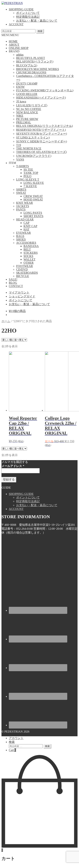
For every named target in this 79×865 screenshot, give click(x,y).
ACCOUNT (16, 24)
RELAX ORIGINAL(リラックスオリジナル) (44, 125)
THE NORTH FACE (28, 148)
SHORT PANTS (33, 216)
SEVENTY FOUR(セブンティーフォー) (41, 133)
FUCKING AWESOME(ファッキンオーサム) (44, 90)
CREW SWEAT (33, 196)
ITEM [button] (12, 162)
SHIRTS (21, 189)
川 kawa (21, 101)
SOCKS (28, 256)
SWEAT (21, 192)
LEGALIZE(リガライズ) (31, 105)
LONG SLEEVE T (27, 179)
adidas (20, 54)
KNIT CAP (30, 226)
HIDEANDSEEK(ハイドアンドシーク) (41, 97)
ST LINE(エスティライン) (33, 137)
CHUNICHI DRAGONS (31, 72)
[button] (10, 35)
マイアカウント (19, 292)
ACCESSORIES (26, 242)
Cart (12, 750)
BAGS (20, 236)
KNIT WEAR (24, 202)
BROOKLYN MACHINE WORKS (37, 69)
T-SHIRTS (22, 166)
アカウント (16, 738)
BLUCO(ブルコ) (26, 65)
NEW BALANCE (27, 112)
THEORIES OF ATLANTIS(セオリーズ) (41, 152)
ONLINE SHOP (18, 48)
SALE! (13, 279)
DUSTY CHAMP (26, 83)
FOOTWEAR (24, 266)
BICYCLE (22, 276)
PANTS (21, 209)
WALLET (29, 259)
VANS (20, 159)
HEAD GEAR (25, 219)
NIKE (19, 115)
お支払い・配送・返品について (36, 20)
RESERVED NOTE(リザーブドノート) (41, 129)
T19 (18, 145)
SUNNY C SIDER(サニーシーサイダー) (41, 141)
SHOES (21, 239)
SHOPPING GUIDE (21, 9)
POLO (27, 176)
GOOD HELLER (26, 94)
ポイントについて (28, 12)
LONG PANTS (33, 212)
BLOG (13, 282)
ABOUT (14, 44)
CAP (26, 222)
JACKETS (22, 206)
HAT (26, 229)
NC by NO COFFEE (28, 109)
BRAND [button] (14, 51)
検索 (40, 31)
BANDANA (31, 246)
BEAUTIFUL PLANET (30, 58)
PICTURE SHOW (27, 119)
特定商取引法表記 (28, 16)
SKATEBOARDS (27, 272)
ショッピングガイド (22, 296)
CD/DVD (22, 269)
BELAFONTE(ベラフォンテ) (34, 61)
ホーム (5, 321)
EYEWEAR (23, 232)
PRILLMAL (23, 122)
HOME (13, 41)
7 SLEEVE (30, 186)
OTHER (29, 262)
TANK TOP (31, 172)
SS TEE (28, 169)
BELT (27, 249)
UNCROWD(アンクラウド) (33, 155)
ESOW (20, 86)
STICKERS (31, 252)
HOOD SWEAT (33, 199)
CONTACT (16, 286)
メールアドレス (12, 466)
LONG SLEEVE (34, 182)
